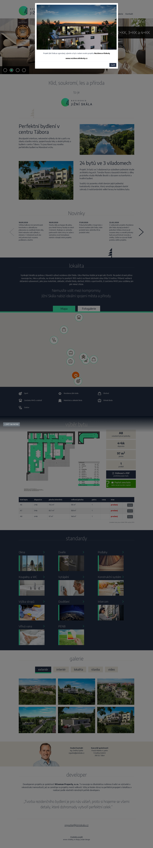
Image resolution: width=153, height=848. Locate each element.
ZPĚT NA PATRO (12, 424)
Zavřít (113, 65)
